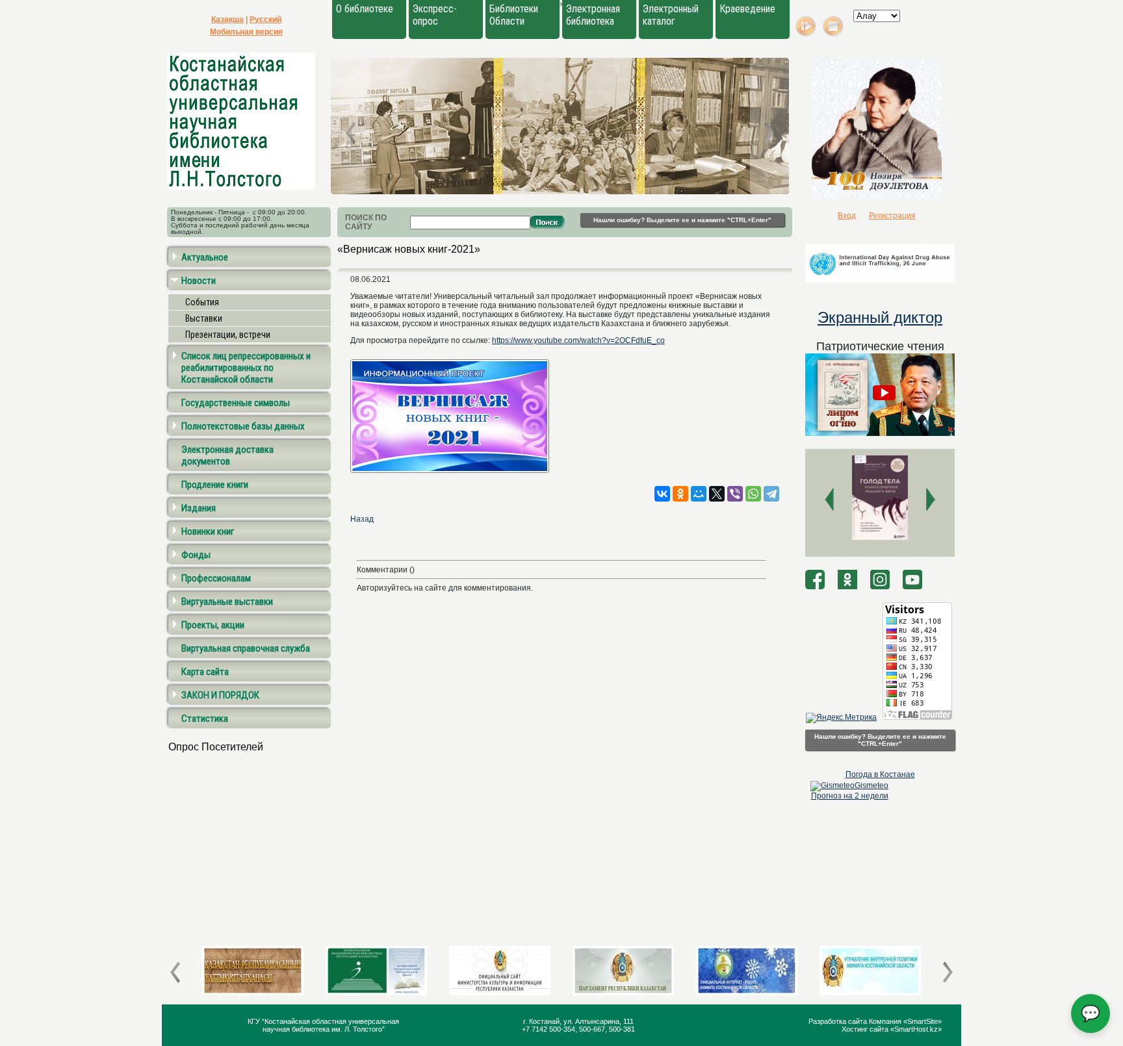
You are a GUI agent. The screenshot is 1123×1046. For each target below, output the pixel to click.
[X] (717, 494)
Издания (198, 508)
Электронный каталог (671, 15)
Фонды (196, 555)
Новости (198, 281)
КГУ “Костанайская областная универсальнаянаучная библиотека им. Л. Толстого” (323, 1025)
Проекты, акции (212, 625)
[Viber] (735, 494)
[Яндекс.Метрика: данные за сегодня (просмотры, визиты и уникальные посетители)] (841, 718)
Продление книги (214, 485)
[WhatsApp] (753, 494)
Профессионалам (216, 578)
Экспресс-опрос (435, 15)
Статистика (204, 718)
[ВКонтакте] (662, 494)
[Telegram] (771, 494)
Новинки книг (207, 531)
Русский (265, 19)
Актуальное (204, 257)
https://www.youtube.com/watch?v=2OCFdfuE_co (578, 340)
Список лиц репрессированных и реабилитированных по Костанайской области (246, 367)
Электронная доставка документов (227, 455)
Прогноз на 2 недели (849, 795)
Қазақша (227, 19)
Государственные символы (235, 403)
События (202, 302)
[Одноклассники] (680, 494)
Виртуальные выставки (227, 601)
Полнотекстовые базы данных (243, 426)
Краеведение (747, 9)
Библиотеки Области (513, 15)
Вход (847, 215)
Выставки (203, 318)
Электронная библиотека (593, 15)
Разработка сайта (838, 1021)
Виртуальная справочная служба (245, 648)
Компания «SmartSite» (905, 1021)
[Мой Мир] (698, 494)
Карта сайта (205, 672)
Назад (362, 519)
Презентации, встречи (227, 334)
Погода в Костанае (880, 774)
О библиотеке (364, 9)
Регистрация (892, 215)
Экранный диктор (880, 317)
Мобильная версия (246, 31)
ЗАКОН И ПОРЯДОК (220, 695)
